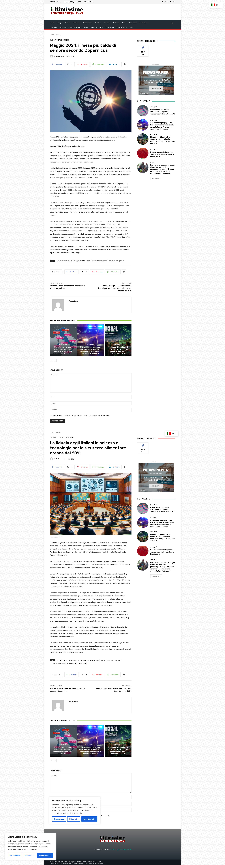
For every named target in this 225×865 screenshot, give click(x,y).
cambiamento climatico (64, 261)
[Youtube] (173, 1)
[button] (172, 23)
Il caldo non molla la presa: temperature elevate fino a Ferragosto (162, 154)
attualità (63, 344)
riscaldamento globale (116, 261)
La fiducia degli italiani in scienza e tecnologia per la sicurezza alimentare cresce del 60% (114, 288)
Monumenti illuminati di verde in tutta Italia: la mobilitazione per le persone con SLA (118, 350)
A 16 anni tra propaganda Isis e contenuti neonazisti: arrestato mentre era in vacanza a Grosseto (90, 350)
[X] (168, 1)
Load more (155, 178)
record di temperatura (99, 261)
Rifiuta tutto (29, 855)
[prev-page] (51, 360)
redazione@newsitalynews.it (120, 850)
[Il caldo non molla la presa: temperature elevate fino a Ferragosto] (142, 153)
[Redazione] (52, 56)
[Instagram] (165, 1)
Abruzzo (153, 162)
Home (52, 35)
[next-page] (55, 360)
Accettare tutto (45, 855)
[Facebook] (162, 1)
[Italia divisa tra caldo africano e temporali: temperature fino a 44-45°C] (63, 340)
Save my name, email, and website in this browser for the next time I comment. (81, 415)
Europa (58, 35)
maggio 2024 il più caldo (82, 261)
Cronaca (90, 344)
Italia (60, 40)
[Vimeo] (170, 1)
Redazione (60, 56)
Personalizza (15, 855)
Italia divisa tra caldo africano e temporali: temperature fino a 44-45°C (63, 350)
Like (143, 47)
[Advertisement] (131, 12)
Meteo (66, 40)
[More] (124, 64)
